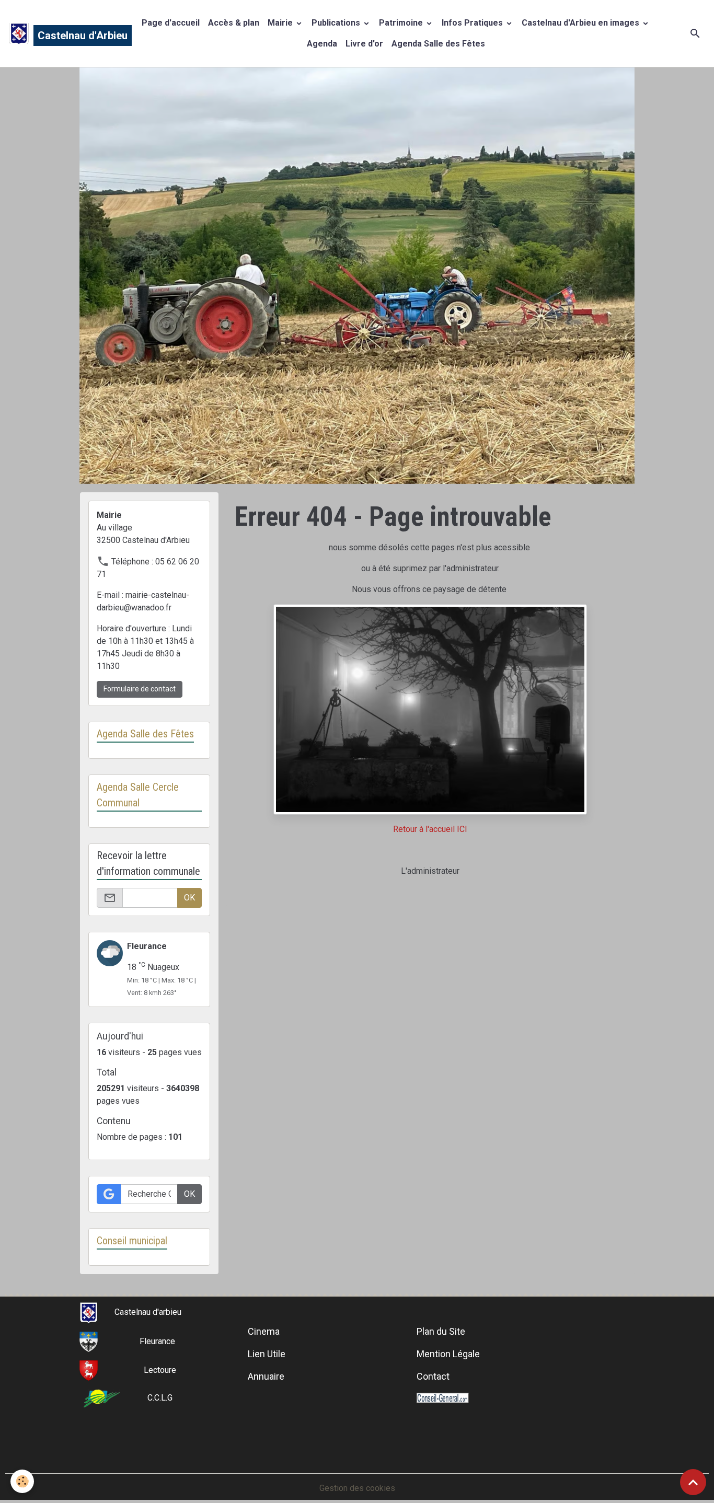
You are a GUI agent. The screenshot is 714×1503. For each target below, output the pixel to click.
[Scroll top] (693, 1482)
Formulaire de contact (139, 689)
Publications (337, 23)
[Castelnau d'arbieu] (88, 1312)
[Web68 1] (430, 708)
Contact (433, 1376)
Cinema (264, 1331)
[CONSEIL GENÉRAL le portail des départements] (443, 1398)
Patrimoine (402, 23)
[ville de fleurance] (88, 1341)
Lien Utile (266, 1353)
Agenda (322, 44)
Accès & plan (233, 23)
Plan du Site (441, 1331)
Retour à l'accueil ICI (430, 829)
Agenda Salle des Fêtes (438, 44)
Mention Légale (448, 1353)
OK (189, 898)
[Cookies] (22, 1481)
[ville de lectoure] (88, 1370)
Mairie (281, 23)
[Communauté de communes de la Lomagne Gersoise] (102, 1398)
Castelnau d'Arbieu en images (581, 23)
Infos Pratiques (473, 23)
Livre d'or (364, 44)
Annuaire (266, 1376)
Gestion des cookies (357, 1488)
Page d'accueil (171, 23)
